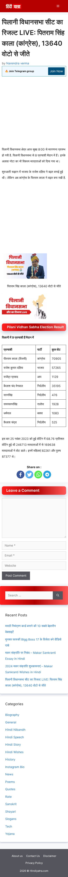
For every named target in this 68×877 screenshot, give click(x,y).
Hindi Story (13, 744)
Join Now (56, 71)
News (9, 774)
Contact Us (33, 856)
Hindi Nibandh (15, 729)
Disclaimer (49, 856)
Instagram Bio (14, 767)
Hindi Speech (14, 737)
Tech (8, 826)
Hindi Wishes (14, 752)
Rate (8, 796)
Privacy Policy (34, 863)
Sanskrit (11, 804)
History (10, 759)
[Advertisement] (34, 112)
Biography (12, 715)
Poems (10, 782)
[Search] (58, 595)
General (10, 722)
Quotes (10, 789)
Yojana (10, 834)
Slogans (10, 819)
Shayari (10, 811)
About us (17, 856)
